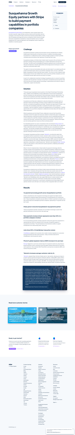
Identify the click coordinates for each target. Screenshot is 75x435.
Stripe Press (55, 392)
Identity (25, 384)
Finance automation (42, 375)
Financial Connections (28, 383)
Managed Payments (27, 390)
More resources (56, 383)
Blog (54, 369)
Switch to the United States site (53, 432)
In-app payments (41, 378)
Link (53, 154)
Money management (42, 381)
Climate (25, 375)
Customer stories (56, 367)
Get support (55, 398)
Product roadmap (56, 387)
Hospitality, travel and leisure (43, 392)
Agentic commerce (42, 369)
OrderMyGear (55, 152)
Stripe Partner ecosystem (43, 409)
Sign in (55, 2)
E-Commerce (40, 372)
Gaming (39, 390)
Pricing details (41, 346)
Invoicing (25, 386)
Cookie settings (56, 381)
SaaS (39, 384)
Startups (40, 367)
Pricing (39, 1)
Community (55, 370)
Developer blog (41, 424)
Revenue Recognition (28, 398)
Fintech (39, 389)
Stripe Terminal (61, 142)
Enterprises (40, 366)
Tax (24, 401)
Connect (25, 377)
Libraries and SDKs (41, 421)
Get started (12, 348)
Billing (25, 370)
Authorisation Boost (27, 369)
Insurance (40, 394)
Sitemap (54, 379)
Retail (39, 401)
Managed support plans (57, 399)
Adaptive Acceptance (44, 174)
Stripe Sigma (26, 400)
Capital (25, 372)
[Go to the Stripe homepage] (10, 364)
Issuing (25, 387)
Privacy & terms (56, 374)
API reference (56, 346)
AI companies (40, 386)
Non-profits (40, 397)
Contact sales (62, 2)
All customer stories (62, 6)
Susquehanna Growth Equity (15, 32)
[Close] (73, 429)
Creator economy (41, 387)
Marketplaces (41, 380)
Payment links (26, 392)
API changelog (41, 419)
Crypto (25, 378)
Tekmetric (46, 134)
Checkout (25, 374)
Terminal (25, 403)
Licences (55, 378)
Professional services (42, 398)
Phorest (57, 158)
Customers (11, 5)
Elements (25, 381)
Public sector (40, 400)
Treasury (25, 404)
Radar (25, 397)
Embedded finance (42, 374)
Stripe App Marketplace (42, 407)
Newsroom (55, 390)
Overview (54, 6)
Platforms (40, 383)
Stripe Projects (41, 422)
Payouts (25, 395)
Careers (54, 389)
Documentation (41, 415)
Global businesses (41, 377)
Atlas (25, 367)
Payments (25, 394)
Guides (54, 366)
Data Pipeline (26, 380)
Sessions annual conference (58, 372)
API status (40, 418)
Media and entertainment (43, 395)
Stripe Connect (58, 123)
